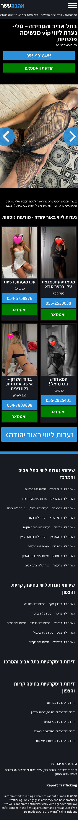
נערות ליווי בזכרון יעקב (62, 604)
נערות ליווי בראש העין (62, 537)
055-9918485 (39, 56)
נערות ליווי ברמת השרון (35, 556)
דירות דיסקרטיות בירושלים (59, 722)
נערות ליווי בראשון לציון (33, 537)
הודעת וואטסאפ (39, 68)
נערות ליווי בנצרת (39, 623)
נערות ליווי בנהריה (64, 623)
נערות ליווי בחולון (38, 508)
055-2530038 (58, 303)
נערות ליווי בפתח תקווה (36, 527)
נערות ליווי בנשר (16, 623)
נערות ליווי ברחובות (63, 546)
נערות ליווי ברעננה (64, 565)
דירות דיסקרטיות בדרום (61, 702)
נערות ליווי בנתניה (64, 527)
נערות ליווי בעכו (66, 632)
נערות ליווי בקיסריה (63, 642)
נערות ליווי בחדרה (34, 604)
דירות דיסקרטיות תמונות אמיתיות (55, 741)
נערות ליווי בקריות (38, 642)
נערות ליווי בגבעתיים (62, 499)
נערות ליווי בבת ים (35, 489)
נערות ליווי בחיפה (65, 613)
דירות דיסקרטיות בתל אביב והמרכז (54, 731)
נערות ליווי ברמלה (38, 546)
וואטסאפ (58, 314)
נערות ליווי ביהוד (16, 508)
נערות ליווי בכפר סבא (62, 518)
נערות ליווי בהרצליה (63, 508)
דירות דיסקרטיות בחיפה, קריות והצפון (53, 712)
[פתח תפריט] (72, 5)
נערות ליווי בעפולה (42, 632)
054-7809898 (19, 405)
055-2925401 (58, 400)
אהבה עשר (71, 15)
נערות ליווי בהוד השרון (34, 499)
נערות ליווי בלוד (37, 518)
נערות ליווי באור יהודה (41, 434)
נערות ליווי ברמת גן (63, 556)
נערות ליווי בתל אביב (37, 565)
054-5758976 (19, 298)
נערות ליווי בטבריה (40, 613)
